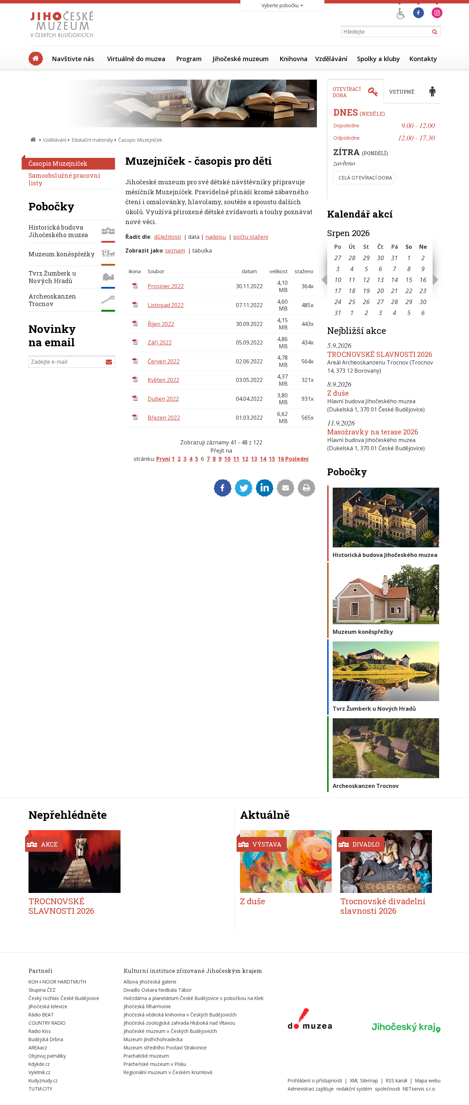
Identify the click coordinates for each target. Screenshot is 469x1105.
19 (366, 291)
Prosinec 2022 (166, 286)
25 (351, 302)
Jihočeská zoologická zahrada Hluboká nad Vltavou (179, 1023)
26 (366, 302)
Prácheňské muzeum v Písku (155, 1064)
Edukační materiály (92, 140)
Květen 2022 (163, 380)
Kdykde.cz (39, 1064)
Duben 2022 (163, 399)
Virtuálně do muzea (136, 59)
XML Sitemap (364, 1080)
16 (281, 459)
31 (394, 258)
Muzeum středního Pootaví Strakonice (165, 1047)
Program (189, 59)
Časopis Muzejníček (58, 163)
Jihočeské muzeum (241, 59)
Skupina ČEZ (42, 990)
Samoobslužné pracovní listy (64, 179)
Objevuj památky (47, 1055)
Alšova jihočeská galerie (150, 981)
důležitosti (167, 237)
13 (254, 459)
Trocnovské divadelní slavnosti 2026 (382, 906)
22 (408, 291)
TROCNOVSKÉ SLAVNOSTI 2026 (379, 354)
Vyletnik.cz (39, 1072)
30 (380, 258)
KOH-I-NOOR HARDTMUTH (57, 981)
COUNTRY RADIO (47, 1023)
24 (337, 302)
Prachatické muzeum (146, 1055)
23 (423, 291)
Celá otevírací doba (365, 177)
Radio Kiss (39, 1031)
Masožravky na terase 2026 (372, 431)
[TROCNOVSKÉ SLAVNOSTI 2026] (74, 861)
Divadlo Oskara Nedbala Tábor (158, 990)
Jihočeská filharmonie (147, 1006)
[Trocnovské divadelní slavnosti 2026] (386, 861)
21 (394, 291)
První (163, 459)
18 (351, 291)
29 (366, 258)
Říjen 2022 (161, 324)
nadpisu (215, 237)
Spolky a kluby (378, 59)
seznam (175, 250)
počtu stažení (250, 237)
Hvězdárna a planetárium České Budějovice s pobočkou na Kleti (193, 998)
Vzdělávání (331, 59)
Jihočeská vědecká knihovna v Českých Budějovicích (180, 1014)
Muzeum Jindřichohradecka (153, 1039)
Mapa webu (428, 1080)
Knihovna (293, 59)
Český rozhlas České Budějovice (63, 998)
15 (272, 459)
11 (236, 459)
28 (351, 258)
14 (263, 459)
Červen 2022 (164, 361)
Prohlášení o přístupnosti (315, 1080)
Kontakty (423, 59)
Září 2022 (160, 342)
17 (337, 291)
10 (227, 459)
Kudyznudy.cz (43, 1080)
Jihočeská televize (47, 1006)
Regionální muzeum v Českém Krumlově (168, 1072)
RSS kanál (396, 1080)
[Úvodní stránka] (63, 39)
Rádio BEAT (41, 1014)
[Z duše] (286, 861)
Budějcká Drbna (45, 1039)
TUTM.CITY (40, 1088)
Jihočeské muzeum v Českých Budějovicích (170, 1031)
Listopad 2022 (166, 305)
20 (380, 291)
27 (337, 258)
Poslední (297, 459)
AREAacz (37, 1047)
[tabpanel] (384, 152)
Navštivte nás (73, 59)
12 (245, 459)
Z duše (338, 392)
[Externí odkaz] (310, 1020)
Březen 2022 (164, 417)
